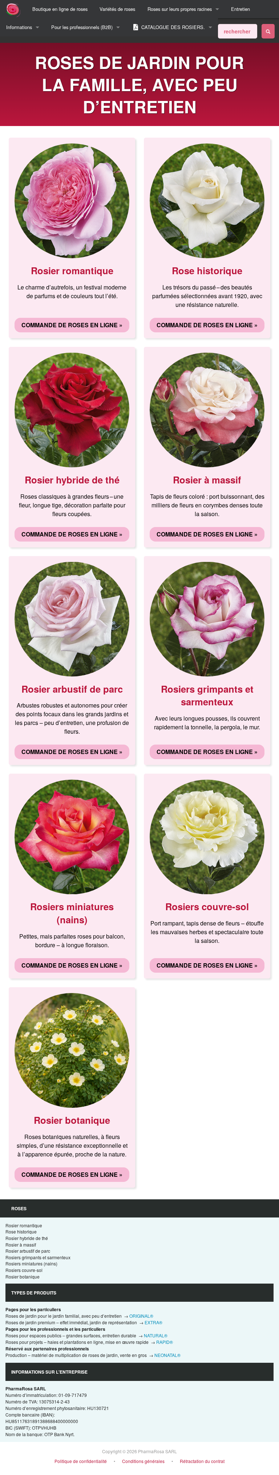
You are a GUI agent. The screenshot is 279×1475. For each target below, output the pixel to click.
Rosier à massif (20, 1244)
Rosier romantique (23, 1225)
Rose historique (21, 1231)
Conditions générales (143, 1461)
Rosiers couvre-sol (24, 1270)
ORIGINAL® (141, 1316)
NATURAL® (155, 1335)
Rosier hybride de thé (26, 1238)
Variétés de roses (117, 8)
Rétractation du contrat (202, 1461)
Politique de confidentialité (80, 1461)
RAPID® (164, 1342)
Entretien (240, 8)
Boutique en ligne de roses (60, 8)
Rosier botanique (22, 1276)
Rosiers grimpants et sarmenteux (37, 1257)
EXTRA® (153, 1322)
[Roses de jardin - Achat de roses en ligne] (268, 31)
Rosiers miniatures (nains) (31, 1263)
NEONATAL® (167, 1355)
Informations (19, 27)
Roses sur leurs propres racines (179, 8)
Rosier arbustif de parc (27, 1251)
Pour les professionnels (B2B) (82, 27)
